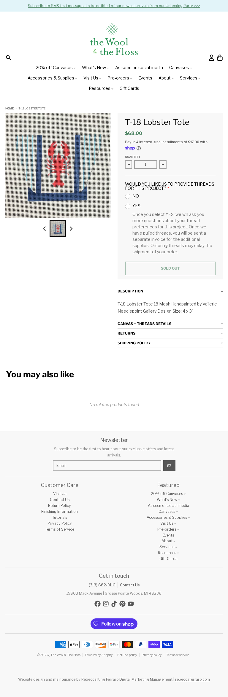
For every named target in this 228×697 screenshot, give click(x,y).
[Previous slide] (45, 228)
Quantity (132, 156)
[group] (58, 228)
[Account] (211, 58)
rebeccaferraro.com (192, 679)
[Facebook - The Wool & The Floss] (97, 604)
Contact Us (130, 585)
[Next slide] (71, 228)
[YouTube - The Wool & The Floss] (131, 604)
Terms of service (177, 655)
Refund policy (127, 655)
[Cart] (220, 58)
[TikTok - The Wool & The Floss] (114, 604)
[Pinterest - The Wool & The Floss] (122, 604)
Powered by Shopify (99, 655)
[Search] (8, 58)
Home (9, 108)
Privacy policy (152, 655)
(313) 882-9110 (102, 585)
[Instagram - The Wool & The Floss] (106, 604)
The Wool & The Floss (65, 655)
